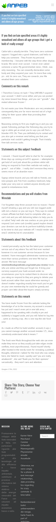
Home (39, 15)
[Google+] (28, 392)
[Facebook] (6, 392)
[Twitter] (11, 392)
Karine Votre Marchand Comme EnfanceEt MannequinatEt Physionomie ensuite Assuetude (27, 447)
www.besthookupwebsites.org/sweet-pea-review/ (25, 264)
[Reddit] (39, 392)
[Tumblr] (22, 392)
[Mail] (6, 395)
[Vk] (45, 392)
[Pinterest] (17, 392)
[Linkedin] (34, 392)
